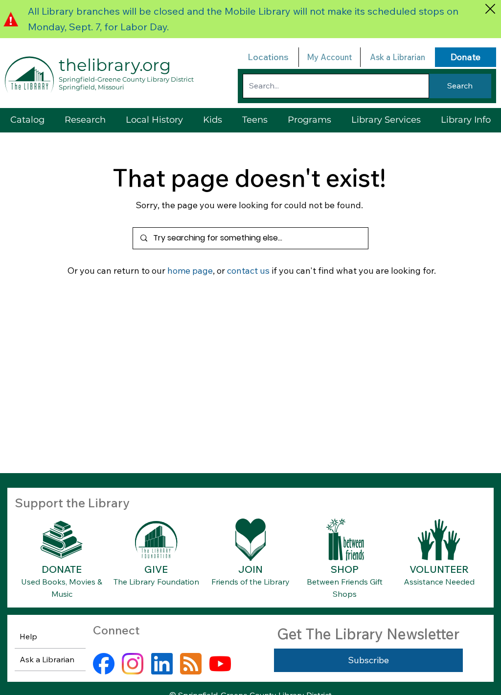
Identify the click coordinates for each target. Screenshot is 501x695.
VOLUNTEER (439, 569)
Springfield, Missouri (91, 87)
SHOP (345, 569)
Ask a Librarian (397, 57)
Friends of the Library (250, 581)
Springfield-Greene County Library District (126, 79)
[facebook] (103, 663)
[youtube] (220, 663)
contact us (248, 270)
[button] (386, 120)
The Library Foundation (156, 581)
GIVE (156, 569)
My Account (329, 57)
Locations (268, 57)
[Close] (490, 8)
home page (190, 270)
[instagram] (132, 663)
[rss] (191, 663)
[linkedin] (162, 663)
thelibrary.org (115, 65)
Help (28, 636)
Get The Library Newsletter (368, 634)
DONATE (62, 569)
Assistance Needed (439, 581)
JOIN (250, 569)
